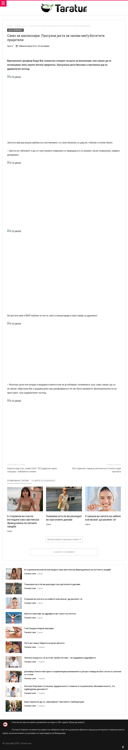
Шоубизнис (21, 26)
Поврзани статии (18, 480)
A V (11, 46)
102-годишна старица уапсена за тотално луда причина (96, 468)
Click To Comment (64, 552)
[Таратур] (64, 3)
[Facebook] (123, 747)
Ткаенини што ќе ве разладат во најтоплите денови (64, 518)
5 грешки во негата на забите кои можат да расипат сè (103, 518)
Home (9, 26)
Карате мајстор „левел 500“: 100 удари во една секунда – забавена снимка (32, 468)
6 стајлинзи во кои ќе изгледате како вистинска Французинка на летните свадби (23, 521)
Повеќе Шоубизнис (43, 480)
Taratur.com (30, 573)
